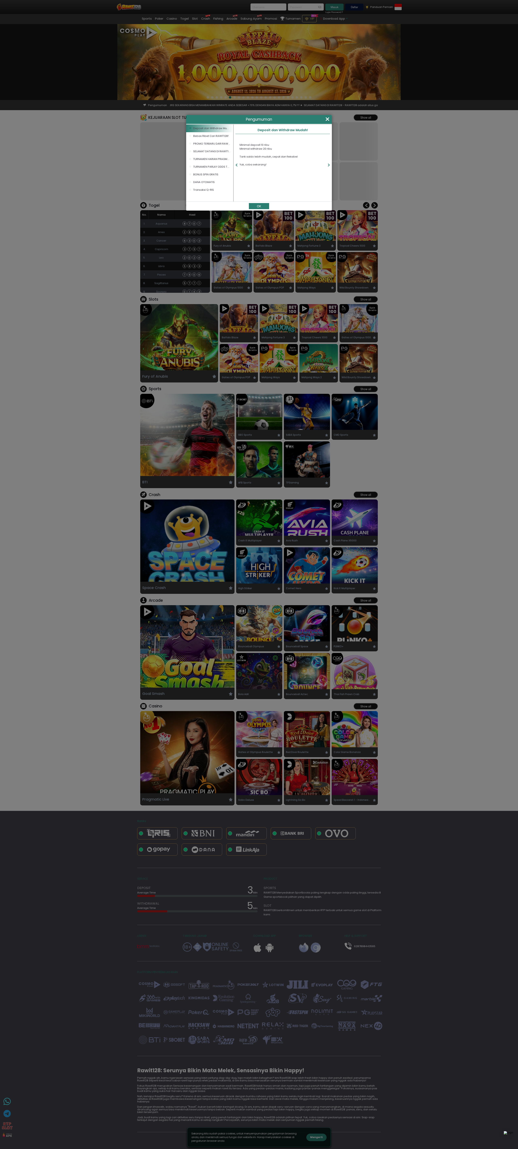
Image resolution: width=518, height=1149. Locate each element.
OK (259, 206)
